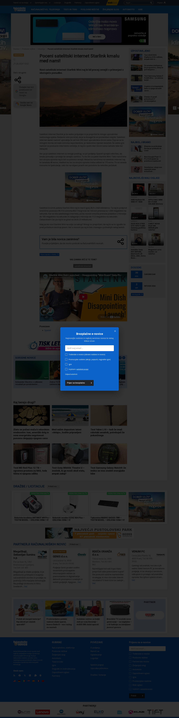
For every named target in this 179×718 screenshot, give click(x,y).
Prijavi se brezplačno (76, 383)
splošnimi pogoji (82, 369)
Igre (70, 364)
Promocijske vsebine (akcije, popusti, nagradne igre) (90, 359)
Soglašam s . (79, 369)
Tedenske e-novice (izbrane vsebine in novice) (87, 354)
